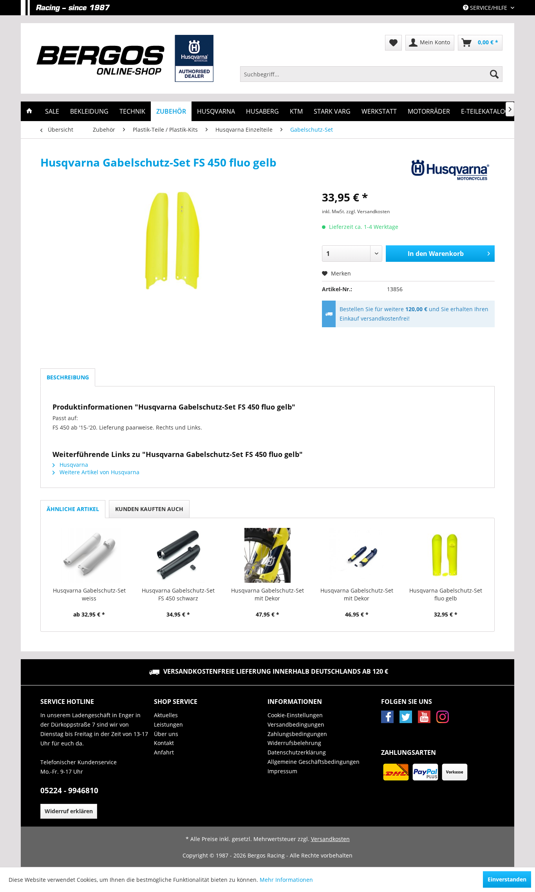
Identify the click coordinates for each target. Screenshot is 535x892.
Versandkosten (330, 839)
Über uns (166, 734)
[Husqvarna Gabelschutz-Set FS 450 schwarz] (178, 555)
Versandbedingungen (296, 724)
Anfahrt (164, 752)
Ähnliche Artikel (73, 509)
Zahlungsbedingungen (297, 734)
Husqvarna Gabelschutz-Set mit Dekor (267, 594)
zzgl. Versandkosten (368, 211)
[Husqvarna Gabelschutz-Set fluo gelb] (445, 555)
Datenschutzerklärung (297, 752)
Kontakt (164, 743)
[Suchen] (494, 74)
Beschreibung (68, 377)
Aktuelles (166, 715)
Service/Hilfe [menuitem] (488, 7)
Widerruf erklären (69, 811)
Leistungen (168, 724)
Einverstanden (507, 879)
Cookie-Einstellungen (295, 715)
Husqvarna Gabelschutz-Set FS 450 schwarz (178, 594)
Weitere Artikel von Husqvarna (98, 472)
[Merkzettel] (393, 43)
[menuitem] (371, 74)
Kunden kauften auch (149, 509)
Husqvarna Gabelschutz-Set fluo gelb (445, 594)
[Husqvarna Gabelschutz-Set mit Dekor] (267, 555)
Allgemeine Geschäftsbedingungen (314, 761)
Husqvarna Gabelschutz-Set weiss (89, 594)
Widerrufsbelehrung (294, 743)
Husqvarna (73, 464)
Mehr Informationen (286, 879)
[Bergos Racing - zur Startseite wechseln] (124, 58)
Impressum (282, 771)
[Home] (29, 111)
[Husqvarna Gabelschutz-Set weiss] (89, 555)
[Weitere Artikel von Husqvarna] (449, 170)
